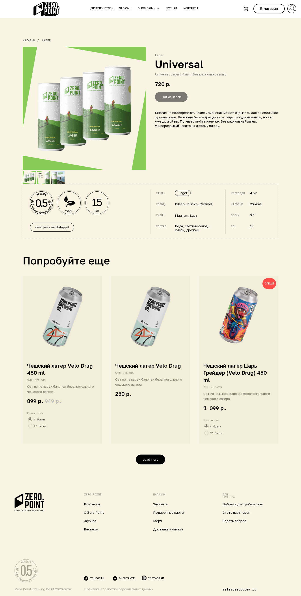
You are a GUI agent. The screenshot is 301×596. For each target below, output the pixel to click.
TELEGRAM (97, 578)
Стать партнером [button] (237, 512)
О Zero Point (94, 512)
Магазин (125, 8)
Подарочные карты (168, 512)
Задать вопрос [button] (234, 521)
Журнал (90, 521)
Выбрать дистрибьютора (243, 504)
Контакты (92, 504)
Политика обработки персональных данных (118, 589)
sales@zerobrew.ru (239, 589)
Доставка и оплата (168, 529)
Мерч (157, 521)
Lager (46, 40)
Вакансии (91, 529)
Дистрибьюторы (101, 8)
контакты (191, 8)
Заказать (160, 504)
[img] (29, 502)
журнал (171, 8)
